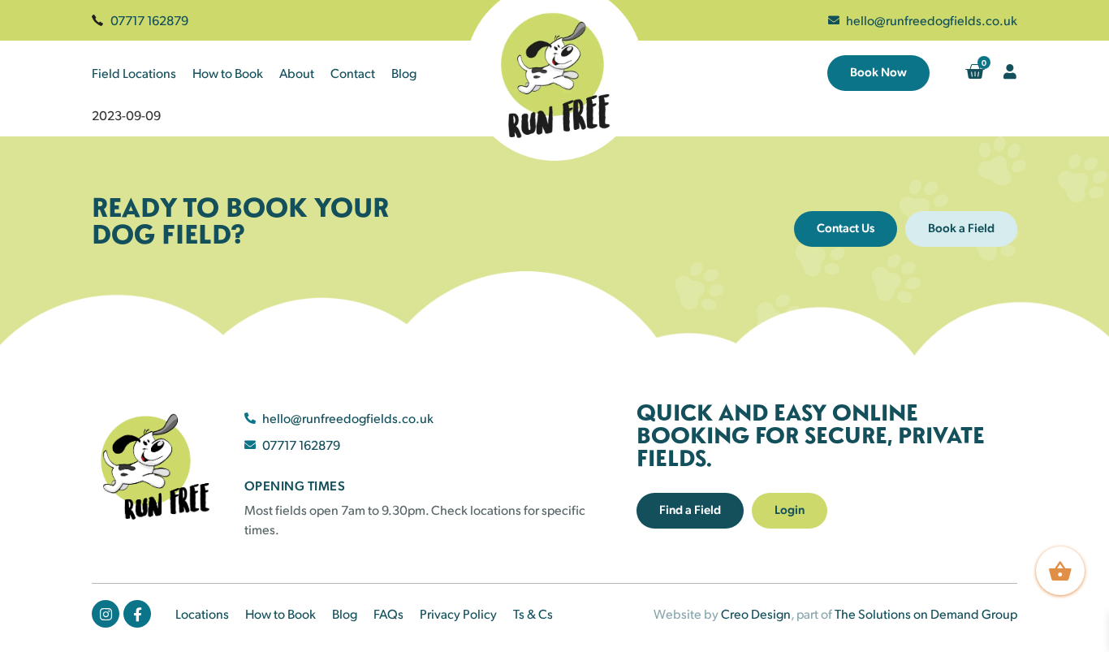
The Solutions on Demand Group (926, 613)
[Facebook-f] (137, 614)
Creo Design (756, 613)
